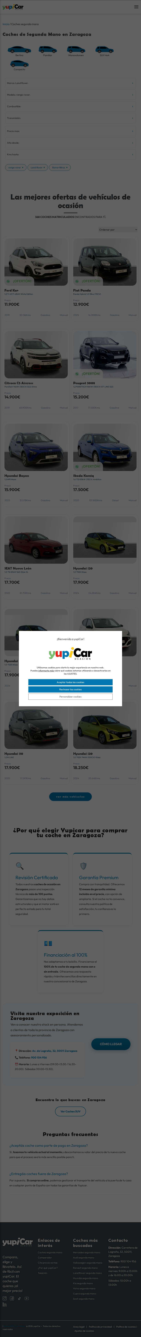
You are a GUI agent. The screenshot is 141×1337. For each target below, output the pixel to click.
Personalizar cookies (70, 696)
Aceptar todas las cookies (70, 682)
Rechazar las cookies (70, 689)
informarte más (46, 670)
